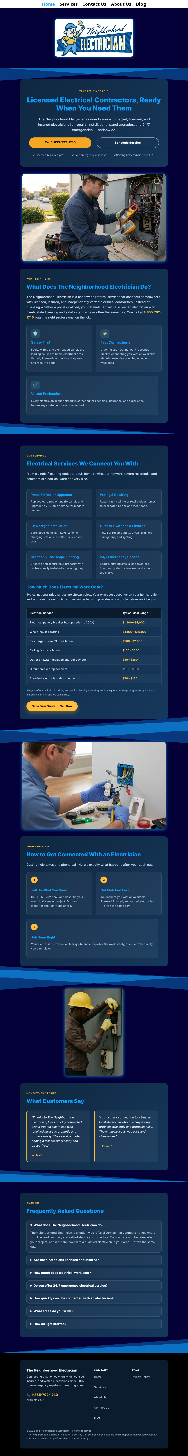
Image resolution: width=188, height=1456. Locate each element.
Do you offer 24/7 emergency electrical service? (71, 1285)
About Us (121, 5)
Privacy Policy (140, 1377)
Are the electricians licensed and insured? (66, 1260)
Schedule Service (128, 142)
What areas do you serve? (54, 1311)
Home (48, 5)
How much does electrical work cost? (62, 1273)
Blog (141, 5)
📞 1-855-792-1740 (42, 1395)
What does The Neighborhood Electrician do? (68, 1225)
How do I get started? (50, 1324)
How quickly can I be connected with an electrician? (74, 1298)
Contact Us (94, 5)
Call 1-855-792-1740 (60, 142)
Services (69, 5)
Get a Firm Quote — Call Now (52, 706)
